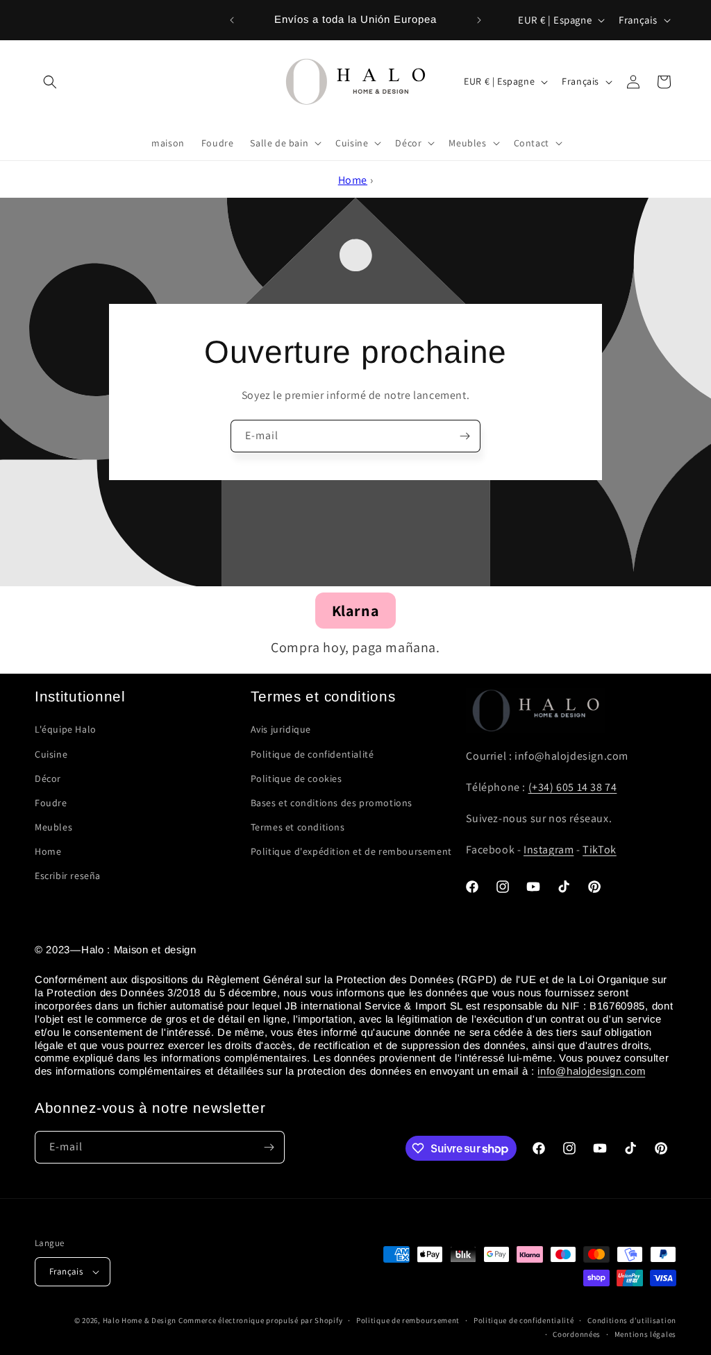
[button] (50, 82)
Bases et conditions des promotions (331, 802)
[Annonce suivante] (479, 20)
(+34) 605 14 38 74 (572, 787)
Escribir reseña (68, 875)
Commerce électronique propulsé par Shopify (260, 1320)
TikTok (600, 849)
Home (352, 180)
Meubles (53, 827)
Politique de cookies (296, 778)
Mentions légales (645, 1334)
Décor (48, 778)
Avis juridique (281, 729)
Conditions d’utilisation (631, 1320)
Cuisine (51, 754)
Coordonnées (577, 1334)
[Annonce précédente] (232, 20)
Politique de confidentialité (312, 754)
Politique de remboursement (408, 1320)
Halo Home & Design (140, 1320)
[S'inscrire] (464, 436)
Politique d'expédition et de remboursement (351, 851)
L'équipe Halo (66, 729)
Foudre (51, 802)
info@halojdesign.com (591, 1071)
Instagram (549, 849)
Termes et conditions (298, 827)
